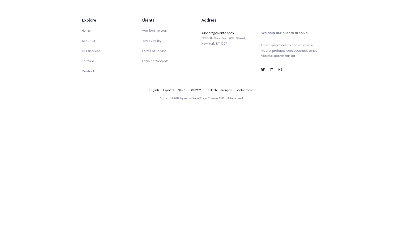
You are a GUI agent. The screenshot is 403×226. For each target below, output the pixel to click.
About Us (88, 41)
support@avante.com (218, 33)
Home (86, 30)
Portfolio (88, 61)
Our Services (91, 51)
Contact (88, 71)
